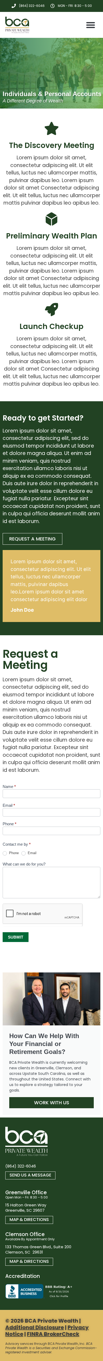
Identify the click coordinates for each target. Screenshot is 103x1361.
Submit (15, 937)
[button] (90, 25)
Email (9, 805)
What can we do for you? (24, 864)
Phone (9, 824)
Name (9, 787)
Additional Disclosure (34, 1327)
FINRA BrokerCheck (53, 1334)
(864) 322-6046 (20, 1166)
